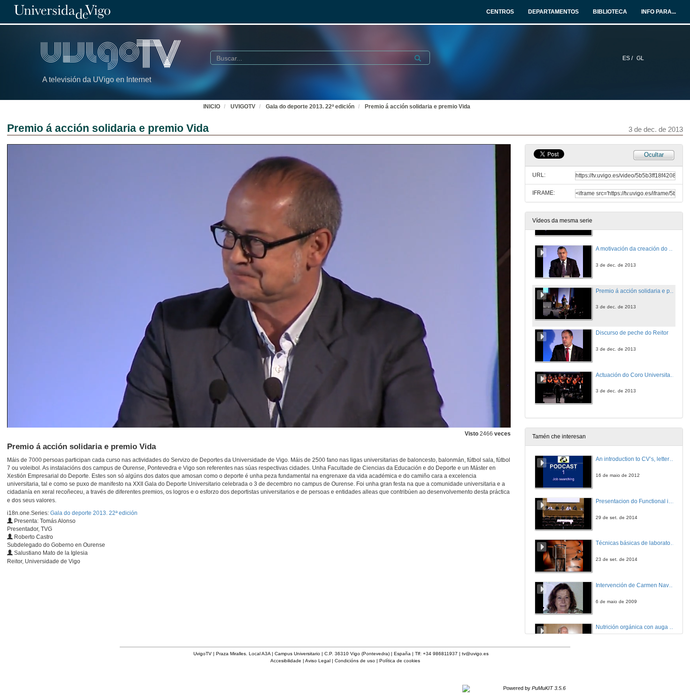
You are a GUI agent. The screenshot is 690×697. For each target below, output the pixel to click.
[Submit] (418, 58)
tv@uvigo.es (475, 653)
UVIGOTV (242, 106)
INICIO (211, 106)
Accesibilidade (285, 660)
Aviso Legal (317, 660)
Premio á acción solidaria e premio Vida (417, 106)
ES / (628, 58)
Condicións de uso (355, 660)
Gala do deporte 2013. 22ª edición (310, 106)
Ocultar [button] (654, 154)
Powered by (534, 688)
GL (640, 58)
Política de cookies (399, 660)
